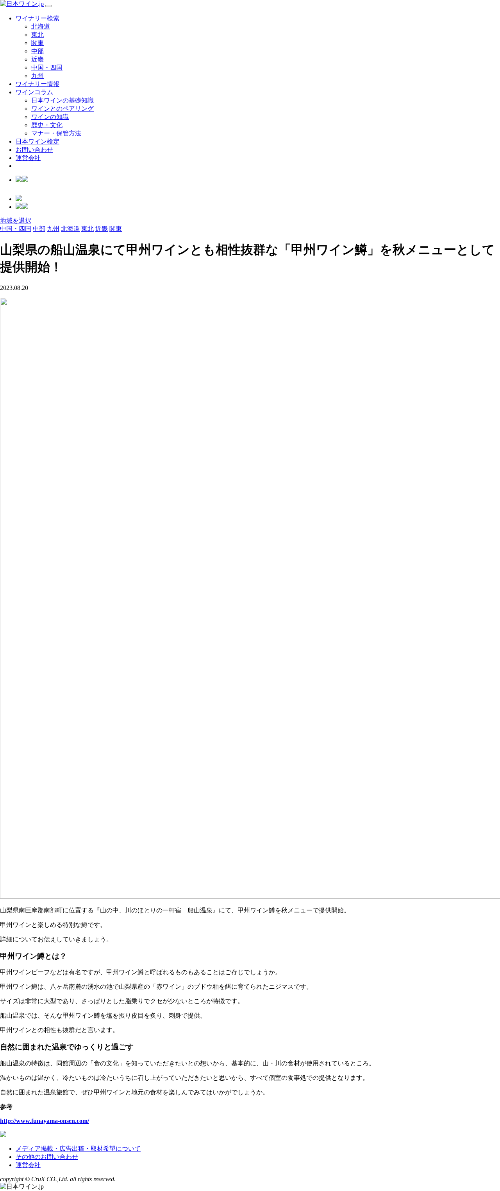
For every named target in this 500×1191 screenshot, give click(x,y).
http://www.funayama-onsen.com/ (44, 1120)
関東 (37, 43)
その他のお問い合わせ (47, 1156)
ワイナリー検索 (37, 18)
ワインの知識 (50, 116)
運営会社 (28, 158)
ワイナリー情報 (37, 84)
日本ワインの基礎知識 (62, 100)
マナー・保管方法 (56, 133)
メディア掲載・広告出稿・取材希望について (78, 1148)
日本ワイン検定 (37, 141)
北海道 (40, 26)
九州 (37, 75)
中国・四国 (46, 67)
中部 (37, 51)
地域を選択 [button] (15, 220)
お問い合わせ (34, 149)
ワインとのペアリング (62, 108)
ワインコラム (34, 92)
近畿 (37, 59)
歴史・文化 (46, 125)
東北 (37, 34)
